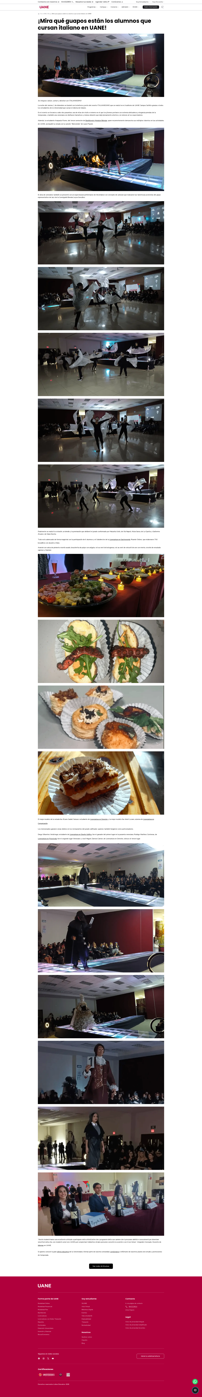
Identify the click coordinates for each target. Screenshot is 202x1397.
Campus (103, 7)
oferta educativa (63, 1252)
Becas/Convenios (43, 1335)
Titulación (85, 1322)
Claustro (84, 1340)
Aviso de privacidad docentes (135, 1328)
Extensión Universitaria (45, 1328)
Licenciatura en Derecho (99, 819)
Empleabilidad (86, 1319)
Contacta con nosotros (47, 2)
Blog (83, 1343)
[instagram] (44, 1358)
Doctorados (42, 1325)
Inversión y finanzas (44, 1331)
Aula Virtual (86, 1307)
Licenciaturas (42, 1316)
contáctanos (114, 1252)
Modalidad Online (44, 1303)
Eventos (84, 1313)
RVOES (135, 7)
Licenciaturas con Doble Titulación (49, 1319)
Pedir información (150, 7)
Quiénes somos (87, 1337)
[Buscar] (162, 7)
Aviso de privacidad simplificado (136, 1325)
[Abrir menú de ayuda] (195, 1390)
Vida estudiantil (87, 1316)
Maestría (41, 1322)
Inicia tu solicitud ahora (150, 1356)
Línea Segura (129, 1310)
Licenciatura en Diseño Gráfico (81, 834)
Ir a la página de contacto (134, 1303)
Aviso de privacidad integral (134, 1322)
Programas (92, 7)
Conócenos (116, 2)
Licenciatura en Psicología (47, 839)
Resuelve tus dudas (83, 2)
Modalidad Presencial (45, 1307)
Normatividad (86, 1325)
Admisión (125, 7)
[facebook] (39, 1358)
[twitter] (48, 1358)
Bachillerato (42, 1313)
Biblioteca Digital (87, 1310)
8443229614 (66, 2)
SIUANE (84, 1303)
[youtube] (53, 1358)
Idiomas (41, 1245)
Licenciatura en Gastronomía (120, 539)
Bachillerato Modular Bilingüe (96, 120)
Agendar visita (101, 2)
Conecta (114, 7)
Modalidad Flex (43, 1310)
